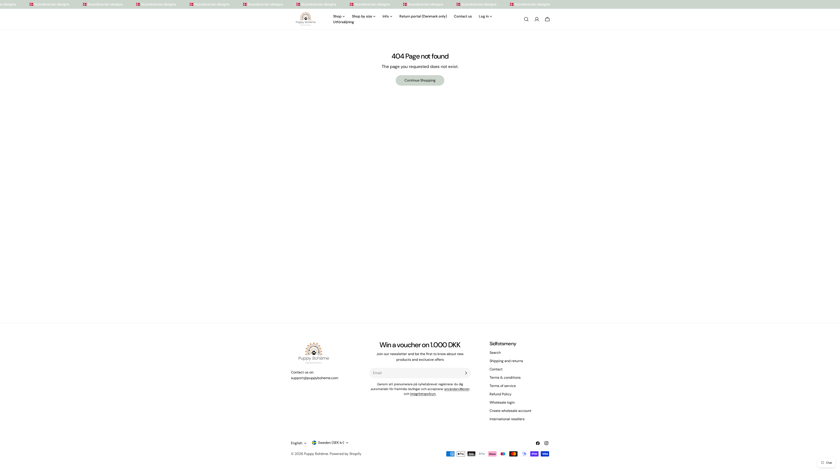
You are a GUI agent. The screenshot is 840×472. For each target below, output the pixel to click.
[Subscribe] (466, 373)
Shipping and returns (506, 361)
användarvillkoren (456, 389)
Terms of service (503, 386)
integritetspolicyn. (423, 394)
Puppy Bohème (316, 453)
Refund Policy (500, 394)
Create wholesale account (510, 410)
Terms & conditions (505, 377)
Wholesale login (502, 402)
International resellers (507, 419)
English (296, 443)
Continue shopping (420, 80)
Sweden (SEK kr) (331, 442)
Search (495, 352)
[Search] (526, 19)
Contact (496, 369)
